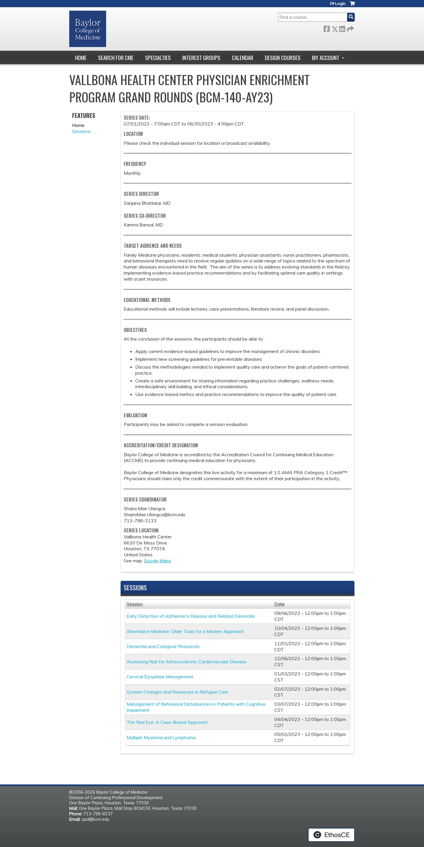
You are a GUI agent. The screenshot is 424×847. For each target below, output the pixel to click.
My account (325, 57)
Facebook (326, 28)
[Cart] (352, 5)
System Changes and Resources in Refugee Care (177, 692)
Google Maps (157, 561)
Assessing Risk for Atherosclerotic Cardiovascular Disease (187, 661)
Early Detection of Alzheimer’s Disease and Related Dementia (191, 616)
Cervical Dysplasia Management (160, 676)
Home (81, 57)
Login (340, 3)
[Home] (87, 28)
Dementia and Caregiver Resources (163, 646)
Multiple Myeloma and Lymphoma (161, 737)
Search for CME (116, 57)
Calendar (242, 57)
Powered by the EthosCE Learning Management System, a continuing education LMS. (331, 835)
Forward (350, 28)
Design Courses (283, 57)
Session (135, 604)
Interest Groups (201, 57)
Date (279, 604)
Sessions (81, 131)
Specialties (158, 57)
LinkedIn (342, 28)
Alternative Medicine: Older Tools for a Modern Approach (185, 631)
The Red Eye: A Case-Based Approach (167, 722)
